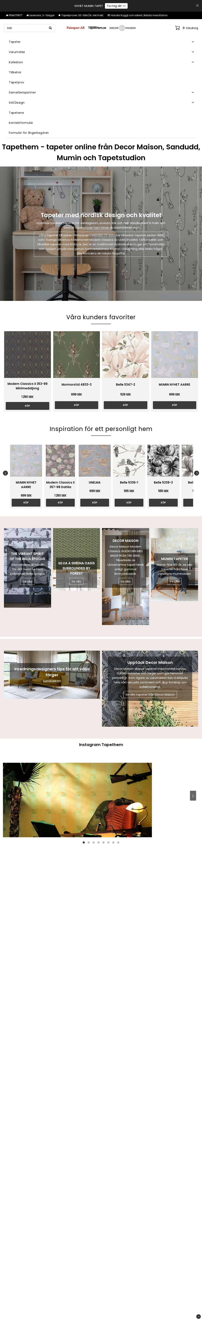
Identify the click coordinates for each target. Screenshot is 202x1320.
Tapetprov (16, 82)
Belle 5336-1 (129, 482)
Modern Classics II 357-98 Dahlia (60, 484)
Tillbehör (15, 72)
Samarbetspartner (22, 92)
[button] (186, 28)
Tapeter (15, 42)
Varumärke (17, 52)
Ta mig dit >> (116, 6)
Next (196, 473)
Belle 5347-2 (125, 384)
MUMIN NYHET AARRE (174, 384)
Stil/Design (17, 103)
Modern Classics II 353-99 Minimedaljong (27, 386)
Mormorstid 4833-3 (77, 384)
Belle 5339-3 (163, 482)
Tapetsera (16, 113)
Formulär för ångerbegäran (29, 133)
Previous (5, 473)
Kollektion (16, 62)
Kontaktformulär (21, 123)
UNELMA (95, 482)
